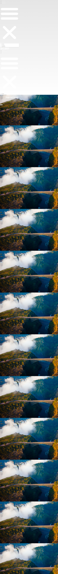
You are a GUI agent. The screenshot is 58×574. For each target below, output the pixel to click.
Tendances (4, 3)
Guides (3, 50)
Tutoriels (3, 2)
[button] (9, 23)
